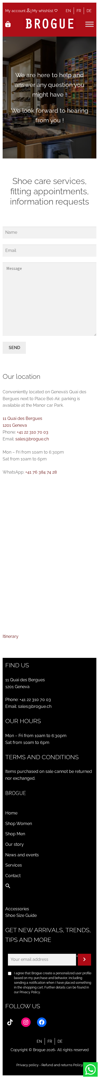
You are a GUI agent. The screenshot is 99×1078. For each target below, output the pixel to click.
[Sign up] (84, 960)
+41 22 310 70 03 (32, 432)
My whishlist (43, 11)
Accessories (17, 908)
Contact (13, 875)
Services (13, 865)
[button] (8, 887)
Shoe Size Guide (21, 915)
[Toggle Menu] (89, 24)
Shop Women (18, 823)
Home (11, 813)
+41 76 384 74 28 (41, 472)
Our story (14, 844)
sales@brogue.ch (32, 438)
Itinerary (10, 636)
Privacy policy (27, 1065)
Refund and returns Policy (62, 1065)
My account (16, 11)
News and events (22, 854)
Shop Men (15, 833)
